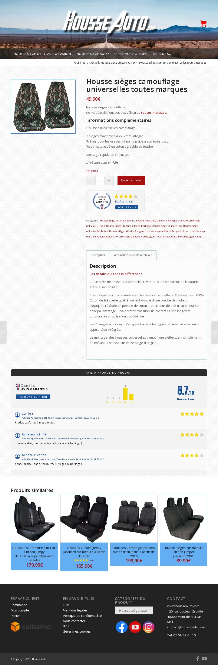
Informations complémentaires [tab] (132, 255)
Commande (19, 605)
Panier (15, 615)
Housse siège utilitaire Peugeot (127, 231)
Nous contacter (74, 621)
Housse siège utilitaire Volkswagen (135, 236)
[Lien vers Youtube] (204, 658)
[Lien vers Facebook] (198, 658)
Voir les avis (127, 207)
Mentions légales (75, 610)
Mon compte (20, 610)
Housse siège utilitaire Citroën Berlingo (128, 225)
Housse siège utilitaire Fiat (167, 225)
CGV (66, 605)
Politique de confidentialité (82, 615)
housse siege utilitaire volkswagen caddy (179, 236)
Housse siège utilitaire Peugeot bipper (167, 231)
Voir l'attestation (33, 396)
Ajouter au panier (131, 180)
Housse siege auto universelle (117, 220)
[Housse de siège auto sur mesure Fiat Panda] (3, 332)
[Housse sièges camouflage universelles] (214, 332)
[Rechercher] (200, 64)
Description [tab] (98, 255)
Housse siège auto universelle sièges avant (160, 220)
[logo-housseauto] (109, 24)
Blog (66, 626)
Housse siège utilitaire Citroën (119, 62)
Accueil (94, 62)
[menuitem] (42, 53)
